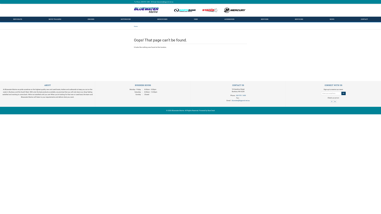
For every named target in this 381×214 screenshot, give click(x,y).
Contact (364, 19)
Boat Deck (211, 110)
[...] (146, 10)
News (332, 19)
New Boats (17, 19)
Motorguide (126, 19)
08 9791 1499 (145, 2)
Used (196, 19)
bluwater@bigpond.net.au (165, 2)
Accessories (229, 19)
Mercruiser (162, 19)
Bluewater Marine (178, 110)
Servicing (299, 19)
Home (136, 26)
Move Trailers (55, 19)
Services (264, 19)
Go (343, 93)
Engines (91, 19)
